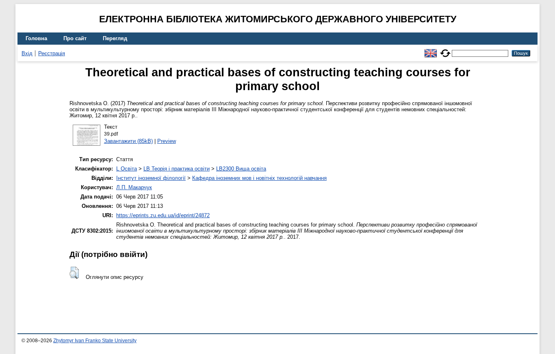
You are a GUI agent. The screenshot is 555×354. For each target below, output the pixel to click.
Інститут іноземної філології (151, 178)
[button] (74, 273)
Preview (166, 141)
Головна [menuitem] (36, 38)
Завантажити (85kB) (128, 141)
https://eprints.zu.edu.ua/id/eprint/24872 (163, 215)
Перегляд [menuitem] (115, 38)
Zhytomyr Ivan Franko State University (95, 340)
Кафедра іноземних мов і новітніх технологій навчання (259, 178)
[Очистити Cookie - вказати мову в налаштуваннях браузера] (445, 50)
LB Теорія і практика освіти (176, 169)
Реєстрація (51, 53)
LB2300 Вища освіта (241, 169)
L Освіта (126, 169)
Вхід (27, 53)
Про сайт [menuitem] (75, 38)
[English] (430, 50)
